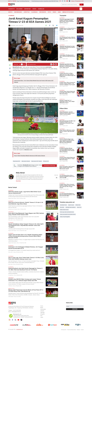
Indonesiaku (18, 12)
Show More (18, 181)
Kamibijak (41, 8)
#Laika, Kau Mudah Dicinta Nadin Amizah (67, 214)
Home (41, 304)
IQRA (59, 12)
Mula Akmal (13, 25)
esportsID (27, 8)
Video (54, 12)
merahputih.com (19, 328)
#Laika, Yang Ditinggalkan (65, 216)
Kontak (82, 328)
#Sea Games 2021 (16, 161)
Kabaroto (11, 8)
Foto (49, 12)
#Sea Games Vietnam (26, 161)
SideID (34, 8)
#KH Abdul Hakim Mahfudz (70, 207)
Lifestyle (26, 12)
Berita (10, 12)
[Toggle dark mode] (81, 8)
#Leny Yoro (79, 207)
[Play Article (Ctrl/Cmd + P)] (51, 64)
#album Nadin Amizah (64, 209)
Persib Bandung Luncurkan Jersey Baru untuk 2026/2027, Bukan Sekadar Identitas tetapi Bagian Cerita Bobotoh (36, 1)
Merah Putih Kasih (68, 12)
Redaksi (78, 328)
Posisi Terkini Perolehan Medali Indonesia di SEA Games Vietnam (29, 155)
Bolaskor (19, 8)
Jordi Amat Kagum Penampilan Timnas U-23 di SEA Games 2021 (29, 20)
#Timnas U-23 (45, 161)
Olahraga (34, 12)
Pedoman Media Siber (71, 328)
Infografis (42, 12)
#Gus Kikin (62, 207)
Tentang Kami (63, 328)
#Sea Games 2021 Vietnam (36, 161)
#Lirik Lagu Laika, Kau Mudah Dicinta (67, 212)
